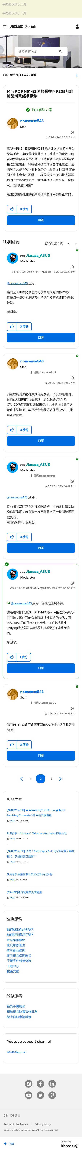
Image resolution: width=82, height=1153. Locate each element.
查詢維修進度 (16, 945)
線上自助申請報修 (19, 1017)
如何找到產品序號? (20, 935)
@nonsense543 (17, 283)
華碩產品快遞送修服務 (22, 1012)
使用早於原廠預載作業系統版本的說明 (29, 874)
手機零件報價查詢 (19, 961)
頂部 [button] (11, 1144)
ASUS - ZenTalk (23, 27)
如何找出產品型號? (20, 930)
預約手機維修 (16, 1006)
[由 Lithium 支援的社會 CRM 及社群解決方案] (69, 1145)
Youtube (28, 1091)
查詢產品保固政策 (19, 956)
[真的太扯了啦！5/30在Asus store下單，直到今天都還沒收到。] (69, 244)
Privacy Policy (43, 1124)
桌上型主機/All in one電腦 (20, 75)
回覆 (41, 220)
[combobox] (41, 51)
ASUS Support (17, 1052)
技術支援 (13, 971)
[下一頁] (60, 779)
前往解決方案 (42, 110)
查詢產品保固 (16, 951)
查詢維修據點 (16, 940)
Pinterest (52, 1091)
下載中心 (13, 966)
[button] (12, 209)
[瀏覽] (6, 26)
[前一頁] (21, 779)
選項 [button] (76, 75)
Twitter (40, 1091)
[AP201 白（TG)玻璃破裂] (75, 244)
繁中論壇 (15, 1115)
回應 (44, 372)
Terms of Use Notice (16, 1124)
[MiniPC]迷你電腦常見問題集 (24, 892)
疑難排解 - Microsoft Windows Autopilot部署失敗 (37, 833)
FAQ (12, 820)
